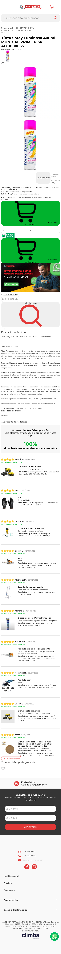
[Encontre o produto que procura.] (55, 18)
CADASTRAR (30, 827)
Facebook (54, 174)
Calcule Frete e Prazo (10, 294)
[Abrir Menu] (3, 7)
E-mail (53, 176)
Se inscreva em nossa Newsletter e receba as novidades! (30, 798)
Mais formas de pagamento (20, 192)
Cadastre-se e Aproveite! (30, 794)
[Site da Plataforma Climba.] (30, 934)
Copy (52, 182)
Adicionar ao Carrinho (41, 260)
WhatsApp (55, 181)
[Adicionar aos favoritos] (3, 64)
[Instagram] (34, 869)
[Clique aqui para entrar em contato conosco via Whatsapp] (54, 936)
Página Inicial (7, 28)
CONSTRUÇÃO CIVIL (25, 28)
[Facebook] (26, 869)
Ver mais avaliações (12, 758)
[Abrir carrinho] (54, 7)
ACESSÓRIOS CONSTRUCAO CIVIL (16, 30)
